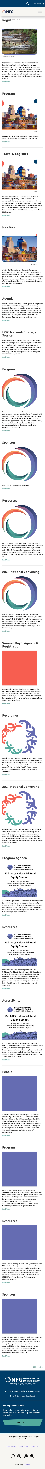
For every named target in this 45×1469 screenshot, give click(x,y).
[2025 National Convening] (19, 593)
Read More (6, 82)
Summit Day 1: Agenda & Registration (20, 644)
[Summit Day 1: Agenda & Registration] (19, 668)
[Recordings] (19, 737)
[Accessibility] (19, 1022)
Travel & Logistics (15, 154)
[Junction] (19, 249)
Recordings (10, 715)
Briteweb (26, 1465)
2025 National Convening (21, 572)
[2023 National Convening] (19, 808)
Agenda (7, 298)
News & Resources (17, 1396)
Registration (11, 20)
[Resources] (19, 522)
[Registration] (19, 42)
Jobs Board (30, 1396)
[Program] (19, 115)
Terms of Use (23, 1447)
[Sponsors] (19, 464)
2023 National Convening (20, 786)
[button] (27, 3)
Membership (19, 1391)
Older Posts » (38, 1367)
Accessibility (11, 1000)
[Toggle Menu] (40, 12)
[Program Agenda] (19, 879)
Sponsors (9, 442)
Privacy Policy (11, 1447)
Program (8, 93)
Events (37, 1391)
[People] (19, 1093)
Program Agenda (14, 858)
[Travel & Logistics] (19, 175)
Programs (30, 1391)
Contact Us (35, 1447)
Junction (8, 227)
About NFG (9, 1391)
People (7, 1072)
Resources (9, 500)
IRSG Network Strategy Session (19, 333)
